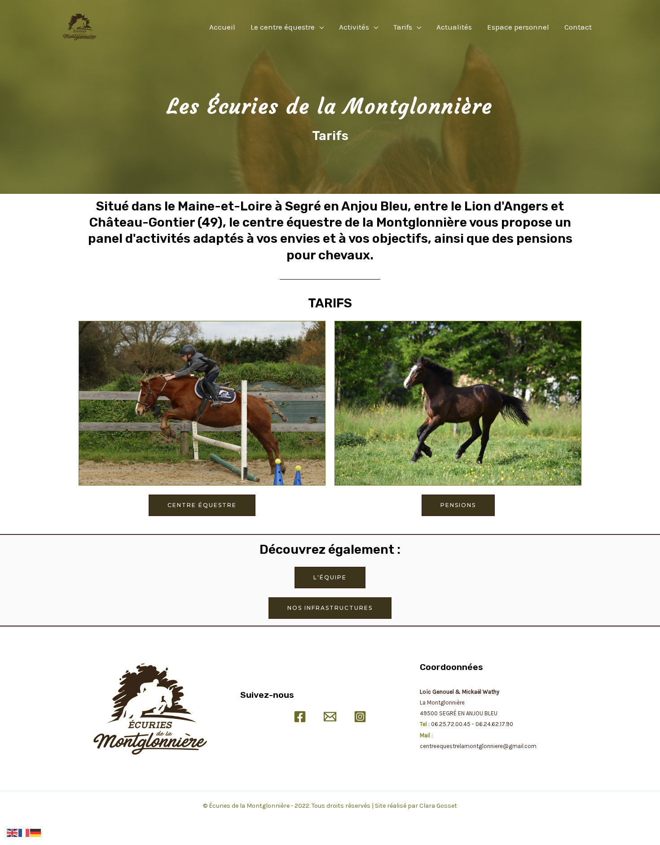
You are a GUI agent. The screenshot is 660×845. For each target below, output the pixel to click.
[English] (12, 832)
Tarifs (402, 26)
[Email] (330, 716)
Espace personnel (518, 26)
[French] (24, 832)
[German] (36, 832)
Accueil (222, 26)
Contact (578, 26)
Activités (354, 26)
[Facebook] (300, 716)
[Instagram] (360, 716)
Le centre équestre (283, 26)
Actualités (454, 26)
